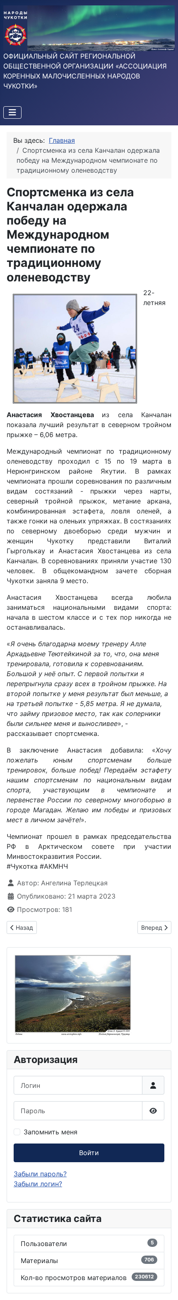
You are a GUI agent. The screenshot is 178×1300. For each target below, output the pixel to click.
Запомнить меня (50, 1132)
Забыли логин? (38, 1184)
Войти (89, 1152)
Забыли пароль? (40, 1174)
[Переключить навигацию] (12, 112)
